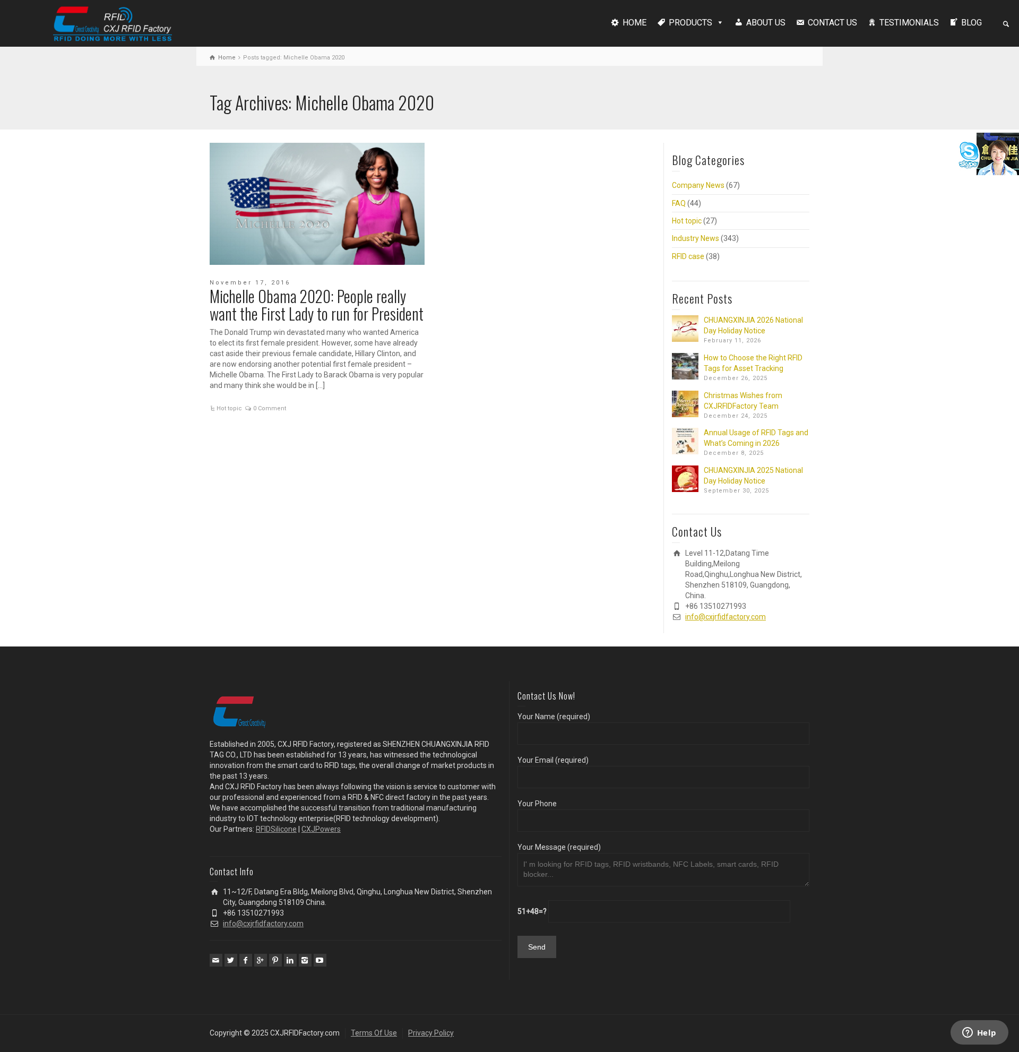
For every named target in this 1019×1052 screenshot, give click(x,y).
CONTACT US (832, 23)
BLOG (971, 23)
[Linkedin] (290, 960)
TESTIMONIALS (909, 23)
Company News (698, 185)
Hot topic (229, 408)
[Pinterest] (275, 960)
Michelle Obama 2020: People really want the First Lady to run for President (317, 304)
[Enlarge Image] (317, 204)
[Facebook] (245, 960)
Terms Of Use (374, 1033)
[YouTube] (320, 960)
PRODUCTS (690, 23)
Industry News (695, 238)
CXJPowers (321, 829)
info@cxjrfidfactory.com (725, 617)
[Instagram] (305, 960)
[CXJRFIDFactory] (112, 22)
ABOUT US (765, 23)
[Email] (216, 960)
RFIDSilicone (276, 829)
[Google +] (260, 960)
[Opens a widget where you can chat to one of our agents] (979, 1033)
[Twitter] (230, 960)
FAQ (679, 203)
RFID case (688, 256)
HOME (634, 23)
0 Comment (269, 408)
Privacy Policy (431, 1033)
